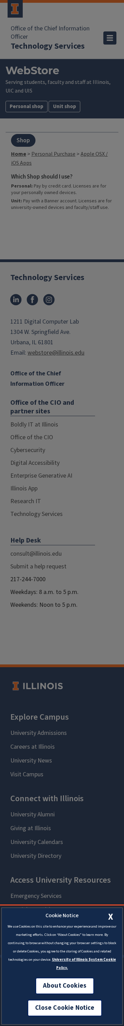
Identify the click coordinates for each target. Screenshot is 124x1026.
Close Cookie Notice (64, 1008)
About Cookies (64, 985)
